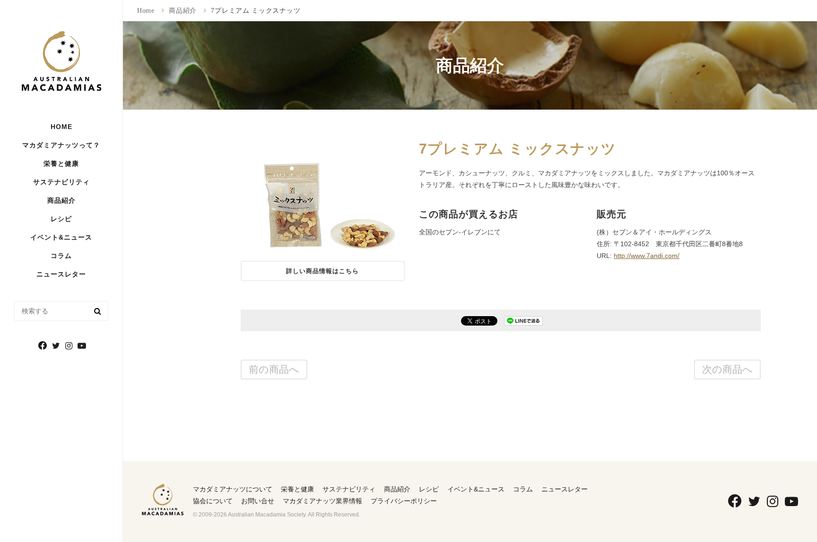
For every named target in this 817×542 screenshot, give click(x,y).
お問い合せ (257, 501)
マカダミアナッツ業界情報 (322, 501)
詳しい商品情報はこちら (322, 271)
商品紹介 (61, 200)
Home (146, 10)
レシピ (61, 219)
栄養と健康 (297, 489)
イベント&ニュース (61, 237)
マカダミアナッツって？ (61, 145)
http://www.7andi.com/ (646, 255)
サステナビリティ (61, 182)
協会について (213, 501)
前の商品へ (274, 369)
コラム (61, 255)
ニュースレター (61, 274)
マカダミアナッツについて (232, 489)
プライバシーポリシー (404, 501)
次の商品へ (727, 369)
